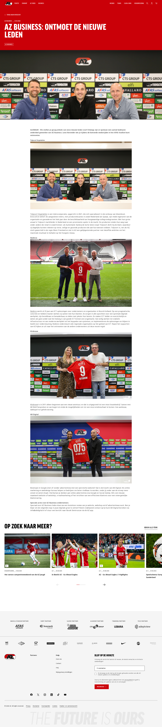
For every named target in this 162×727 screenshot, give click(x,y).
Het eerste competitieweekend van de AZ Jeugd (24, 574)
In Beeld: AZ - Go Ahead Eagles (65, 574)
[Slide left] (57, 584)
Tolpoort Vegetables (38, 214)
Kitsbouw (34, 404)
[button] (16, 3)
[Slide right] (104, 584)
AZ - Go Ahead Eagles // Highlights (113, 574)
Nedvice (33, 311)
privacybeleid (129, 680)
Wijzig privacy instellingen (64, 672)
